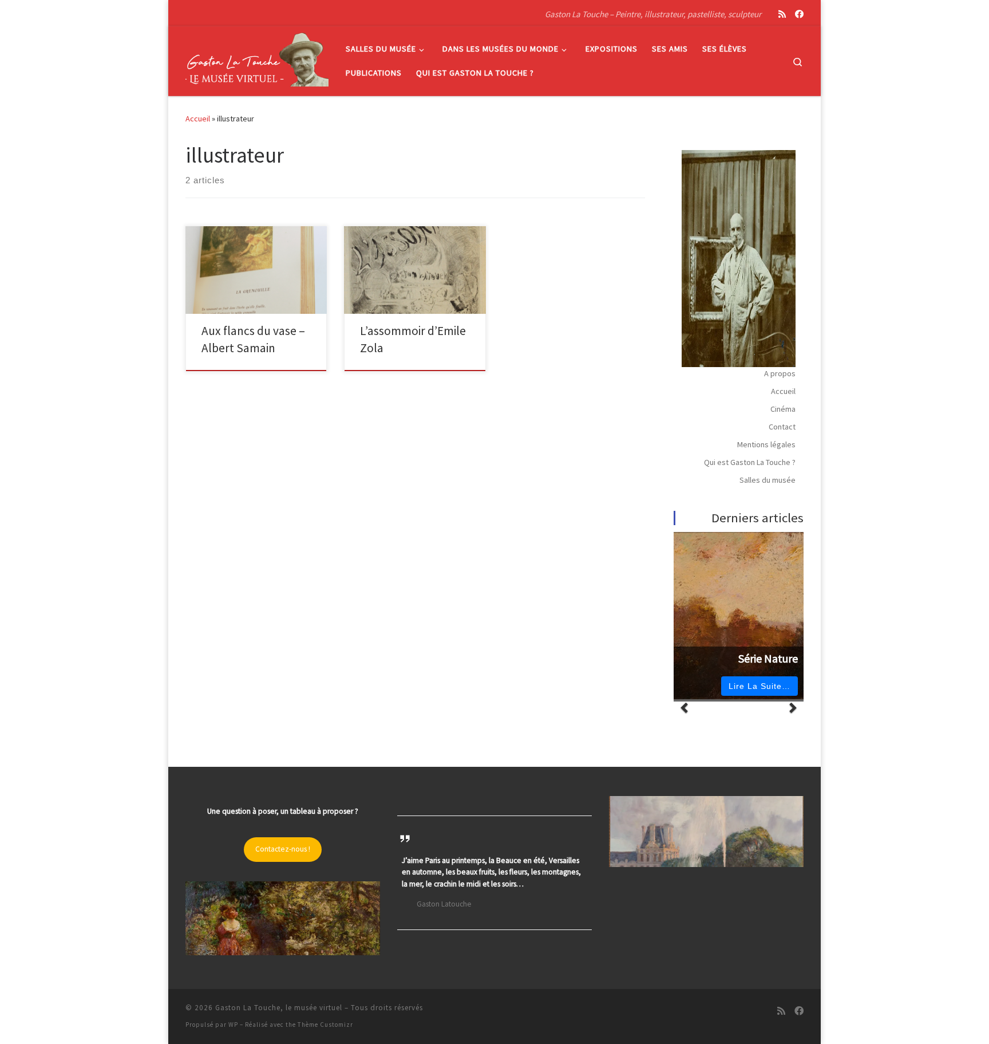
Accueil (197, 118)
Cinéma (783, 409)
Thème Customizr (325, 1025)
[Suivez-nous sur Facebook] (799, 14)
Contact (782, 426)
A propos (780, 373)
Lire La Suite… (759, 686)
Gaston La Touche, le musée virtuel (278, 1008)
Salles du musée (767, 480)
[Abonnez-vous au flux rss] (782, 14)
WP (233, 1025)
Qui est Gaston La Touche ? (750, 462)
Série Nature (768, 658)
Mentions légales (766, 444)
